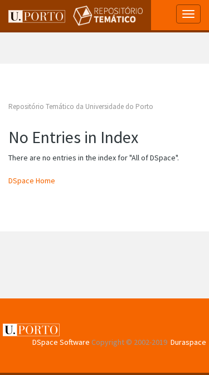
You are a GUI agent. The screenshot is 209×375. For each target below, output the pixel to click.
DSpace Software (61, 342)
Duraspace (188, 342)
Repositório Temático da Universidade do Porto (80, 106)
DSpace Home (31, 180)
